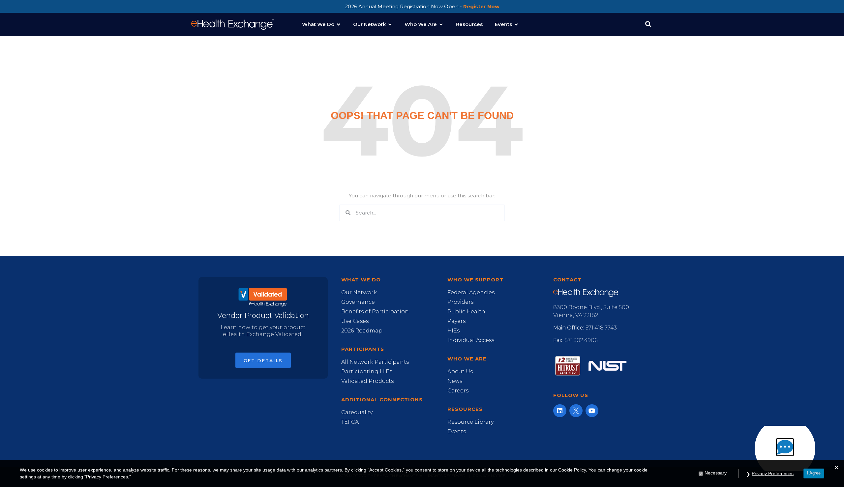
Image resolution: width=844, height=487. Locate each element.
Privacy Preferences (773, 473)
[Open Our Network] (389, 24)
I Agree (814, 473)
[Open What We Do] (338, 24)
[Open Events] (516, 24)
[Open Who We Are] (440, 24)
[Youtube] (592, 410)
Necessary (716, 473)
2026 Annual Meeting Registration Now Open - (422, 6)
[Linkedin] (559, 410)
